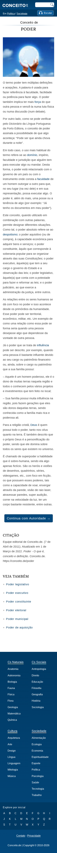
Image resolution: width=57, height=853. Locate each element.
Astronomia (14, 675)
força (38, 102)
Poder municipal (17, 619)
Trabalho (37, 795)
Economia (37, 750)
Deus (33, 424)
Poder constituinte (18, 601)
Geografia (37, 694)
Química (12, 720)
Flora (10, 700)
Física (11, 694)
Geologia (13, 707)
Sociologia (22, 13)
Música (12, 776)
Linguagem (14, 763)
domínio (32, 155)
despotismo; (10, 234)
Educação (37, 681)
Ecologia (37, 744)
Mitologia (13, 769)
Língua (11, 757)
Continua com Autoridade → (28, 518)
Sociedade (39, 730)
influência (43, 345)
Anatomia (13, 669)
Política (11, 13)
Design (12, 750)
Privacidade (34, 836)
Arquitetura (14, 738)
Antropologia (39, 669)
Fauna (11, 688)
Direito (35, 675)
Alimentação (39, 738)
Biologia (12, 681)
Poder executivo (17, 592)
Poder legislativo (17, 584)
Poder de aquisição (19, 627)
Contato (20, 836)
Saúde (35, 782)
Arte (10, 744)
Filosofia (36, 688)
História (36, 700)
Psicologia (38, 776)
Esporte (36, 763)
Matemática (14, 713)
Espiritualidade (40, 757)
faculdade (43, 179)
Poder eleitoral (16, 610)
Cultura (12, 730)
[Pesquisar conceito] (51, 5)
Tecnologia (38, 788)
